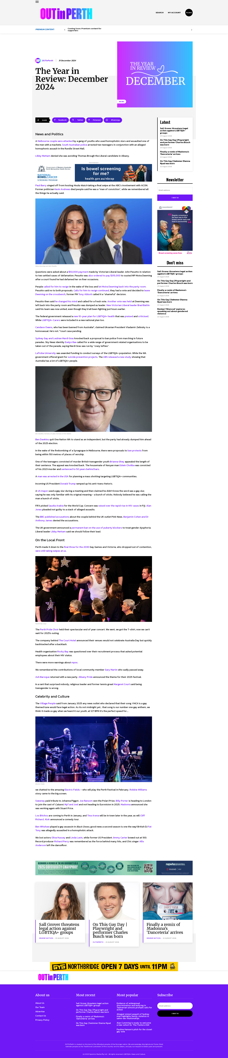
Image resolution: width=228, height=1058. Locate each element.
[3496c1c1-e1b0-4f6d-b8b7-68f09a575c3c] (114, 868)
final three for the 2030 (76, 547)
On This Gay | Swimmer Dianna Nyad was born (175, 162)
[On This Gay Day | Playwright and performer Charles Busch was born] (114, 901)
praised (129, 316)
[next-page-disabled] (191, 30)
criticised (143, 316)
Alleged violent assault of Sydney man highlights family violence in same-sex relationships (133, 1016)
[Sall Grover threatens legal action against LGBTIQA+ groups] (60, 901)
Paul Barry (41, 185)
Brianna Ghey (117, 461)
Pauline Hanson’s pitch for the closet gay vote (134, 1030)
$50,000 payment (78, 272)
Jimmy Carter (120, 837)
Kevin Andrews (62, 189)
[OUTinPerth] (38, 60)
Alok (47, 819)
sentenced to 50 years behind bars (80, 469)
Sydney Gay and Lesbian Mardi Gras (54, 338)
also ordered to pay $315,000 (104, 275)
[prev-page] (64, 30)
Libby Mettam (42, 156)
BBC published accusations (54, 517)
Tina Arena (93, 815)
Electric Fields (72, 789)
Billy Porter (122, 801)
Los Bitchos (41, 815)
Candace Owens (43, 327)
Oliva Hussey (58, 837)
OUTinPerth (47, 60)
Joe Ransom (86, 801)
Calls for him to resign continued (91, 290)
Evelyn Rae (70, 342)
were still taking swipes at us (50, 551)
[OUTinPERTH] (66, 13)
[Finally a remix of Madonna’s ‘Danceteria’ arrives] (168, 901)
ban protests (135, 450)
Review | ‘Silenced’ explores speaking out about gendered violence (172, 311)
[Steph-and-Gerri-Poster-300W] (175, 230)
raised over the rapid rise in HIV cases (118, 505)
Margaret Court (122, 684)
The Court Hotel (67, 640)
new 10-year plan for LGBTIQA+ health (94, 316)
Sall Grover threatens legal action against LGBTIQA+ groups (174, 130)
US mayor (43, 491)
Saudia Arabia (56, 505)
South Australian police (74, 144)
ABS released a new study (117, 357)
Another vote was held (119, 301)
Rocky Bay (63, 651)
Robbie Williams (138, 789)
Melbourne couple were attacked (55, 141)
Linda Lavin (76, 837)
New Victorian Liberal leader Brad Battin (128, 305)
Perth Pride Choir (49, 629)
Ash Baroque (42, 677)
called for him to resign (56, 286)
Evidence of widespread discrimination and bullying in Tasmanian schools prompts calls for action (134, 1006)
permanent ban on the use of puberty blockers (97, 527)
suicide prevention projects (83, 357)
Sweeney (40, 801)
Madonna (126, 804)
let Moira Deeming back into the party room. (122, 286)
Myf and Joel (71, 804)
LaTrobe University (45, 353)
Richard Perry (61, 841)
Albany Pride (86, 677)
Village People (48, 703)
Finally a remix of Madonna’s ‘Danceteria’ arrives (174, 153)
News (121, 101)
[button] (159, 12)
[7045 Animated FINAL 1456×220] (93, 173)
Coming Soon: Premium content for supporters (84, 29)
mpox (74, 662)
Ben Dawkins (42, 439)
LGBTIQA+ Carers (51, 320)
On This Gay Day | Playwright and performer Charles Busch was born (175, 142)
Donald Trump (68, 483)
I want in (175, 198)
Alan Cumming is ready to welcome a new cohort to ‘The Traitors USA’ (134, 1023)
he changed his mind (66, 301)
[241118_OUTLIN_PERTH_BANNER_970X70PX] (114, 966)
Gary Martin (111, 669)
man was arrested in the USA (53, 476)
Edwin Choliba (127, 465)
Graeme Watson (46, 938)
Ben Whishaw (42, 826)
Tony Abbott (85, 294)
